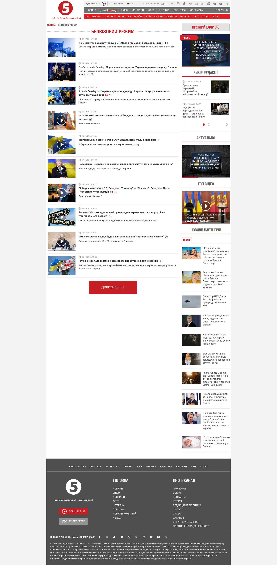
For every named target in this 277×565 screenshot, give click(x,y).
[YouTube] (221, 3)
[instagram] (178, 3)
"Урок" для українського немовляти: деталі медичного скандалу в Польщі (216, 442)
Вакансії (178, 517)
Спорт (204, 466)
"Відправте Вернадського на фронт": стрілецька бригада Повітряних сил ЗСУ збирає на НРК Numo (194, 115)
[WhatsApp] (196, 3)
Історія (177, 501)
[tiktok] (184, 3)
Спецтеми (119, 509)
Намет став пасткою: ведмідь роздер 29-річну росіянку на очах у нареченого (216, 339)
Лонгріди (119, 497)
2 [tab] (218, 66)
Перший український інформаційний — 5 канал (65, 10)
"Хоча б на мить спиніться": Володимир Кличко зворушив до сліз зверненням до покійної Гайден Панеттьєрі (216, 256)
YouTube (158, 537)
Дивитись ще (112, 287)
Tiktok (114, 537)
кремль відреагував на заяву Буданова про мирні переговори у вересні (216, 320)
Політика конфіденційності (191, 526)
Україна (128, 466)
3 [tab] (222, 177)
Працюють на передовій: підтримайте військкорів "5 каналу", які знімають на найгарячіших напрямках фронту (196, 94)
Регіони (151, 466)
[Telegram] (190, 3)
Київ (140, 466)
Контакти (179, 497)
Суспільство (77, 466)
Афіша (117, 517)
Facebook (99, 537)
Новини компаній (124, 513)
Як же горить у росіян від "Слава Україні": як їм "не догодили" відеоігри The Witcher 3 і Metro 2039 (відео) (216, 378)
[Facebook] (172, 3)
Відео (116, 492)
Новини (118, 488)
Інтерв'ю (118, 505)
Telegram (121, 537)
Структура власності (186, 522)
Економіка (112, 466)
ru (167, 3)
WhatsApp (129, 537)
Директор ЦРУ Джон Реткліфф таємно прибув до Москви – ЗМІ (214, 301)
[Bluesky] (215, 3)
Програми (179, 488)
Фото (116, 501)
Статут (177, 509)
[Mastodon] (209, 3)
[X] (202, 3)
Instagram (107, 537)
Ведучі (177, 492)
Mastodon (143, 537)
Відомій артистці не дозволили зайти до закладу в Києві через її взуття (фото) (216, 358)
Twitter (136, 537)
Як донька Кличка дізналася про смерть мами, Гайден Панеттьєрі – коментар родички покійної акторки (216, 280)
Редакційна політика (187, 505)
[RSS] (227, 3)
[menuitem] (91, 10)
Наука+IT (181, 466)
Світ (193, 466)
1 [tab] (194, 66)
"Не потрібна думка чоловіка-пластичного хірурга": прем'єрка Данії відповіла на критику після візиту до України (216, 421)
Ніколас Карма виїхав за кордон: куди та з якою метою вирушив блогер (215, 398)
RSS (166, 537)
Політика (95, 466)
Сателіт (178, 513)
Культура (166, 466)
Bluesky (151, 537)
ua (162, 3)
